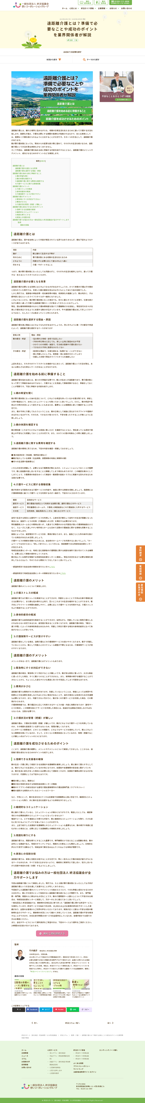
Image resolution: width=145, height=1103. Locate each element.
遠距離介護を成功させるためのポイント (28, 207)
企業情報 (101, 8)
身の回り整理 (28, 989)
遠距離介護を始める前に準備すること (27, 173)
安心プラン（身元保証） (58, 1053)
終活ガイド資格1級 (82, 1053)
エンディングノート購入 (108, 1050)
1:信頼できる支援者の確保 (25, 209)
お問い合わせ (126, 8)
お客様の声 (26, 1062)
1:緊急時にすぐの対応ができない (27, 199)
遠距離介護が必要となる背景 (26, 168)
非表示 (42, 161)
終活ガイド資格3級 (82, 1059)
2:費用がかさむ (21, 201)
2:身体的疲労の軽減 (22, 191)
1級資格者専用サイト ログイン (84, 1072)
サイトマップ (78, 1069)
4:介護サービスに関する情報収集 (27, 183)
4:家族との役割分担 (22, 217)
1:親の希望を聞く (22, 176)
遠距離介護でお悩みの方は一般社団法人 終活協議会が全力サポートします (41, 219)
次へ (35, 1023)
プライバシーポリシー (81, 1066)
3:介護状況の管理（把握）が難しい (28, 204)
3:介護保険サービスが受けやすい (27, 194)
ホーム (64, 8)
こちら (52, 566)
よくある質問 (78, 1063)
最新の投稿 (24, 225)
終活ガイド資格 (87, 8)
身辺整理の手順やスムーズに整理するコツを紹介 (23, 994)
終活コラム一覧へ (72, 1023)
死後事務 (67, 989)
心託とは (73, 8)
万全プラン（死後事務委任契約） (60, 1057)
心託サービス (52, 1050)
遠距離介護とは (18, 165)
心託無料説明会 (55, 1067)
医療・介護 (73, 40)
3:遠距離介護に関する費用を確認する (29, 181)
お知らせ (113, 8)
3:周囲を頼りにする (22, 214)
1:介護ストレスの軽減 (23, 189)
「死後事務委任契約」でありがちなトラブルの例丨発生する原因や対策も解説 (62, 995)
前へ (109, 1023)
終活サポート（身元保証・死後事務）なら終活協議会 (62, 1100)
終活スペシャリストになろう (41, 971)
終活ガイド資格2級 (82, 1056)
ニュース (25, 1056)
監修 (19, 222)
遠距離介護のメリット (21, 186)
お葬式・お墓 (47, 989)
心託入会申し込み (56, 1070)
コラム (24, 1059)
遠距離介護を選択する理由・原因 (28, 170)
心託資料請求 (54, 1073)
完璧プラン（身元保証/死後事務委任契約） (60, 1063)
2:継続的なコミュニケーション (27, 212)
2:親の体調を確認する (23, 178)
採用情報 (25, 1065)
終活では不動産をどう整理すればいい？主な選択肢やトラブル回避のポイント (81, 995)
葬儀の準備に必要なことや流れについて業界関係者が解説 (42, 994)
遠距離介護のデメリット (22, 196)
